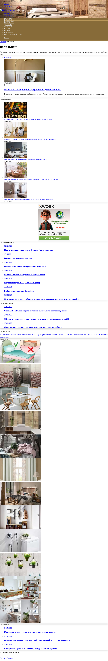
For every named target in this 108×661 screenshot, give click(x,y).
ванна (5, 334)
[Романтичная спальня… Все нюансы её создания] (20, 457)
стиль (100, 334)
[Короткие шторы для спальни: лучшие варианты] (20, 481)
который (61, 334)
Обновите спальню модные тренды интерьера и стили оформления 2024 (30, 139)
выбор (8, 334)
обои (75, 334)
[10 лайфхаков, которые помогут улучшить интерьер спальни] (20, 504)
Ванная (7, 30)
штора (6, 337)
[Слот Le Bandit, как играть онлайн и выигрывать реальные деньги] (15, 117)
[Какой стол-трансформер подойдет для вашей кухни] (20, 410)
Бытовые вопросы (13, 34)
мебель (72, 334)
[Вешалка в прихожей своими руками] (20, 528)
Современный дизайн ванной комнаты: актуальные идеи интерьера (28, 199)
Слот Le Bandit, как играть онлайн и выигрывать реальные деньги (28, 119)
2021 (1, 334)
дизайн (24, 334)
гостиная (18, 334)
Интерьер (8, 32)
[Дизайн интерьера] (7, 10)
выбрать (13, 334)
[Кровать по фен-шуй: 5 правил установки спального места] (20, 362)
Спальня (8, 27)
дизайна (29, 334)
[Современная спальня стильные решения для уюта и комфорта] (15, 157)
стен (95, 334)
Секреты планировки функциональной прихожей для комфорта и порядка (31, 179)
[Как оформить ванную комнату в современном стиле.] (20, 433)
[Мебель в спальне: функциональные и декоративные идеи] (20, 599)
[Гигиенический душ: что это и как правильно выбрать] (20, 552)
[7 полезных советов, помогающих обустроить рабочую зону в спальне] (20, 622)
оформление (80, 334)
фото (105, 334)
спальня (90, 334)
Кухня (7, 28)
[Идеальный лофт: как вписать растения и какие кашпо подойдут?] (20, 575)
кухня (66, 334)
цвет (2, 337)
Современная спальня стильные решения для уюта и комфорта (26, 159)
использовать (47, 334)
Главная (3, 42)
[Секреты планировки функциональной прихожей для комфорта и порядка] (15, 177)
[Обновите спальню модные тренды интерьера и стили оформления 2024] (15, 137)
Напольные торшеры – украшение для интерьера (32, 89)
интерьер (38, 334)
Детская (8, 25)
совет (85, 334)
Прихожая (9, 21)
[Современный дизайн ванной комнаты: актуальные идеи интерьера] (15, 197)
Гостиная (9, 23)
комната (55, 334)
